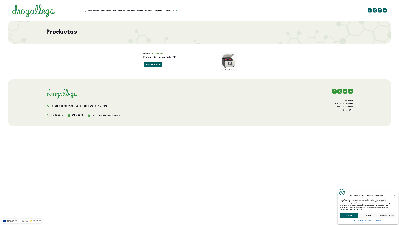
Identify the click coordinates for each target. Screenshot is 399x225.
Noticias (158, 11)
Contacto (169, 11)
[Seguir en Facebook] (370, 10)
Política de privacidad (374, 220)
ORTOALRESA (157, 54)
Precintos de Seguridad (124, 11)
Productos (106, 11)
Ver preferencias (387, 215)
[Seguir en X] (375, 10)
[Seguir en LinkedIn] (385, 10)
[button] (395, 195)
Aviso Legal (348, 100)
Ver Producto (153, 65)
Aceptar (348, 215)
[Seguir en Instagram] (380, 10)
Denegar (368, 215)
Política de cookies (360, 220)
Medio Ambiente (145, 11)
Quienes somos (92, 11)
